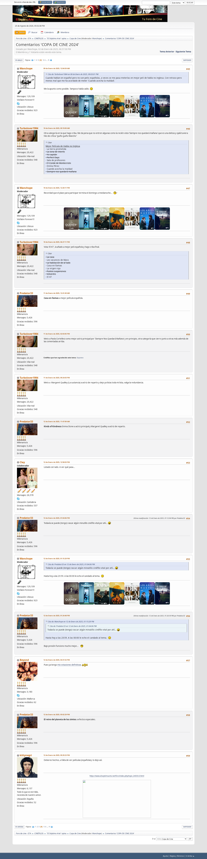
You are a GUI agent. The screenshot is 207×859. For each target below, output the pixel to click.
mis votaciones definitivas (69, 664)
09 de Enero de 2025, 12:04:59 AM (56, 68)
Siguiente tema (183, 51)
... (47, 60)
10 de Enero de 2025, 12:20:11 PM (56, 188)
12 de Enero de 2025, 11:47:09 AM (56, 421)
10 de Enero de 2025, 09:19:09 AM (56, 128)
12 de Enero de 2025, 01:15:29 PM (56, 558)
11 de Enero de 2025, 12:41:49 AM (56, 293)
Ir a (153, 838)
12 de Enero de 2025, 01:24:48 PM (56, 615)
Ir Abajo (19, 60)
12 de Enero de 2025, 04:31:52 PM (56, 660)
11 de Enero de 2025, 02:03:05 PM (56, 334)
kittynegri (26, 755)
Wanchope (96, 38)
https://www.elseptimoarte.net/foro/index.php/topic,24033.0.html (117, 776)
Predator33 (26, 293)
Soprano (80, 357)
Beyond (24, 660)
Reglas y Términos (177, 856)
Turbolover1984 (29, 128)
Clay (22, 462)
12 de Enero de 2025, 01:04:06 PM (56, 518)
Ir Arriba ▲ (190, 856)
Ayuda (165, 856)
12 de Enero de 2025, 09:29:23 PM (56, 755)
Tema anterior (167, 51)
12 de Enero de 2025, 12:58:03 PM (56, 462)
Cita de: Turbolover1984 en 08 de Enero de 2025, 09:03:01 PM (73, 74)
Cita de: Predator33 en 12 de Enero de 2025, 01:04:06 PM (71, 564)
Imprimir (187, 60)
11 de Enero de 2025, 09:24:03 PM (56, 377)
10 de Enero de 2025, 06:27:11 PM (56, 242)
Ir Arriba (19, 827)
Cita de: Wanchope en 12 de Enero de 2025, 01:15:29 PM (71, 621)
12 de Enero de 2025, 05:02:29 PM (56, 714)
